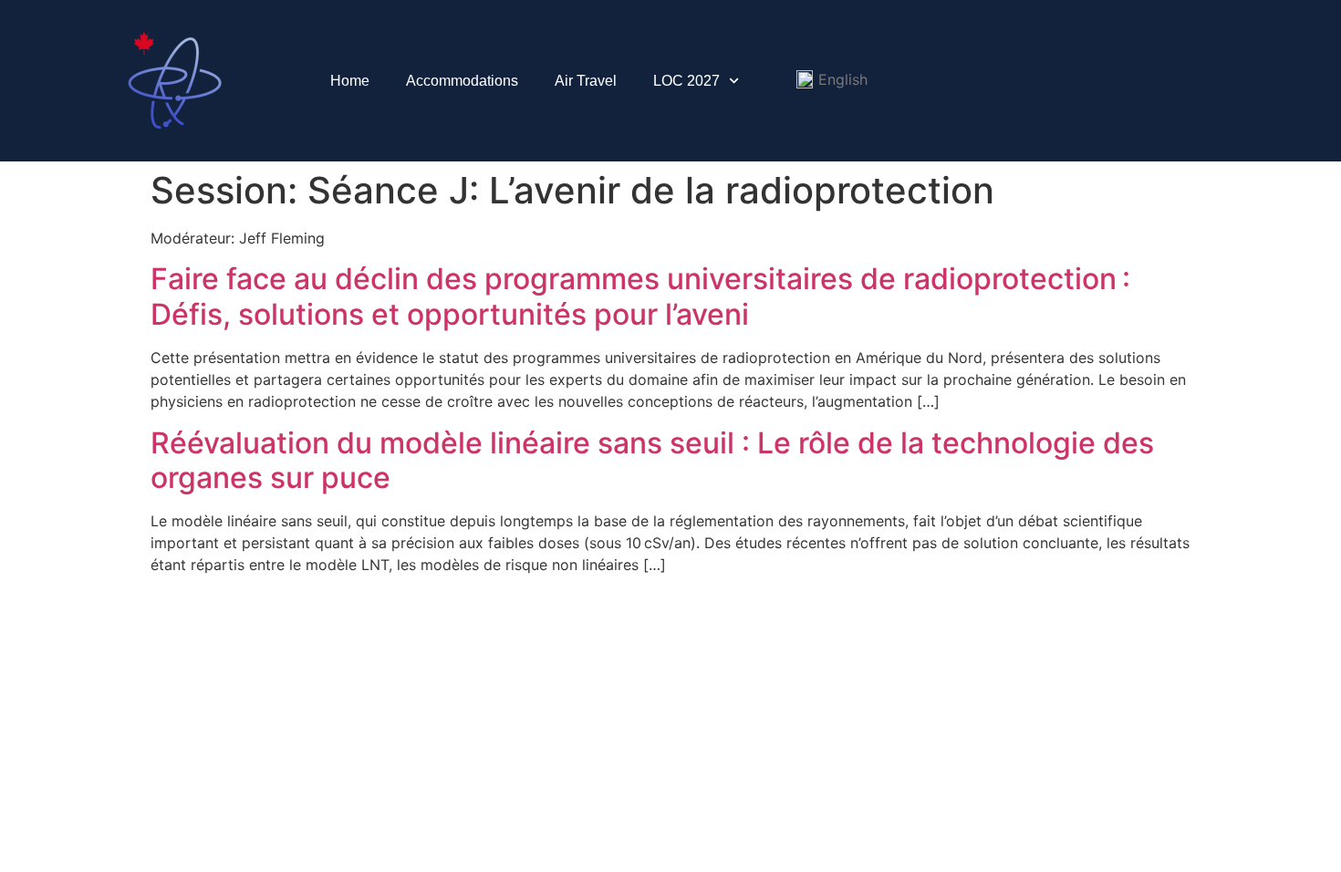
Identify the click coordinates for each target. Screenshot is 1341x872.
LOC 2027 (686, 80)
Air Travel (586, 80)
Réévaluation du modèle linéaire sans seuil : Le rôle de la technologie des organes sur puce (652, 460)
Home (349, 80)
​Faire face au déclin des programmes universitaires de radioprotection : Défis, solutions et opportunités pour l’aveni (640, 296)
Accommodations (462, 80)
